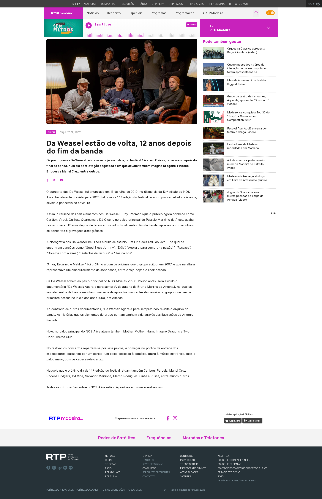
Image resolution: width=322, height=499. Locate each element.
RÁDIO (108, 468)
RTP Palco (176, 3)
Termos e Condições (113, 489)
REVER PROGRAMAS (153, 464)
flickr (71, 468)
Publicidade (134, 489)
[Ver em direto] (63, 28)
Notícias (90, 3)
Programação (184, 13)
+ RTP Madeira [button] (213, 13)
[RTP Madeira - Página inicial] (63, 13)
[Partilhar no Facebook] (47, 180)
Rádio (143, 3)
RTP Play (157, 3)
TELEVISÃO (110, 464)
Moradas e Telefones (203, 438)
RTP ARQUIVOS (112, 472)
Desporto (108, 3)
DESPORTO (110, 460)
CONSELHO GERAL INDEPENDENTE (235, 460)
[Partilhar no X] (54, 180)
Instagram (60, 468)
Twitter (54, 468)
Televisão (127, 3)
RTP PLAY (147, 455)
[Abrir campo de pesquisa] (256, 13)
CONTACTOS (186, 455)
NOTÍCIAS (110, 455)
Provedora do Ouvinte (193, 468)
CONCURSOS (149, 468)
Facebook (48, 468)
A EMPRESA (223, 455)
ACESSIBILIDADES (189, 472)
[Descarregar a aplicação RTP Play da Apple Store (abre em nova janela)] (233, 420)
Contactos (149, 476)
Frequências (158, 438)
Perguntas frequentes (156, 472)
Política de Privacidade (60, 489)
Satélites (185, 476)
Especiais (136, 13)
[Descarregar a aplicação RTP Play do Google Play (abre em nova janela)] (252, 420)
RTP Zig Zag (196, 3)
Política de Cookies (87, 489)
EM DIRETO (148, 460)
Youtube (65, 468)
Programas (159, 13)
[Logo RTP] (62, 457)
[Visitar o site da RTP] (76, 3)
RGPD (220, 476)
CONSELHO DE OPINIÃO (229, 464)
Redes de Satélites (116, 438)
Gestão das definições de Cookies (236, 480)
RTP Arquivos (239, 3)
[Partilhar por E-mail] (61, 180)
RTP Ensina (217, 3)
